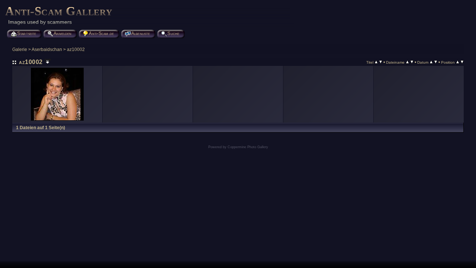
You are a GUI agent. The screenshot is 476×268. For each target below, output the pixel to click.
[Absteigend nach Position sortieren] (462, 62)
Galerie (19, 49)
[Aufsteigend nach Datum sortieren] (431, 62)
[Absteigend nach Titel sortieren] (380, 62)
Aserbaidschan (47, 49)
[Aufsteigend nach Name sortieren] (407, 62)
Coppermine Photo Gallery (248, 147)
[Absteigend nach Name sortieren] (412, 62)
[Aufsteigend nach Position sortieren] (457, 62)
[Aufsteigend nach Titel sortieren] (376, 62)
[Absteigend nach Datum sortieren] (435, 62)
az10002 (76, 49)
